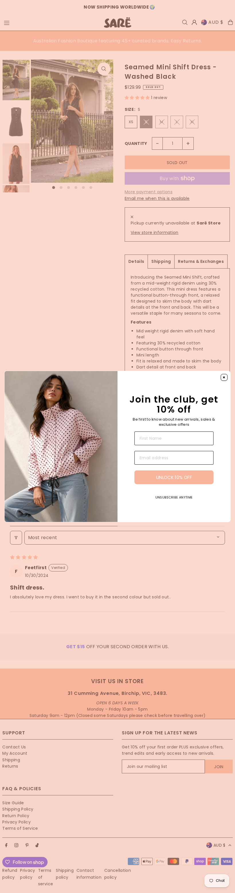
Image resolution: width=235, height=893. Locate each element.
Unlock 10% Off (174, 488)
